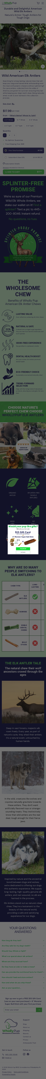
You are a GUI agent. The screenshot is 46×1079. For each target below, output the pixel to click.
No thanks (23, 552)
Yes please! (23, 548)
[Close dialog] (37, 526)
